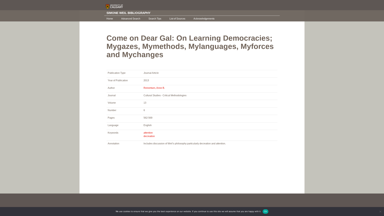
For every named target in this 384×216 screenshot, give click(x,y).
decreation (149, 136)
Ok (265, 211)
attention (148, 132)
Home (109, 18)
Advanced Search (130, 18)
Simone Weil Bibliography (128, 12)
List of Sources (177, 18)
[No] (380, 211)
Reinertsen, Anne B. (154, 88)
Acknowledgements (204, 18)
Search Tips (154, 18)
